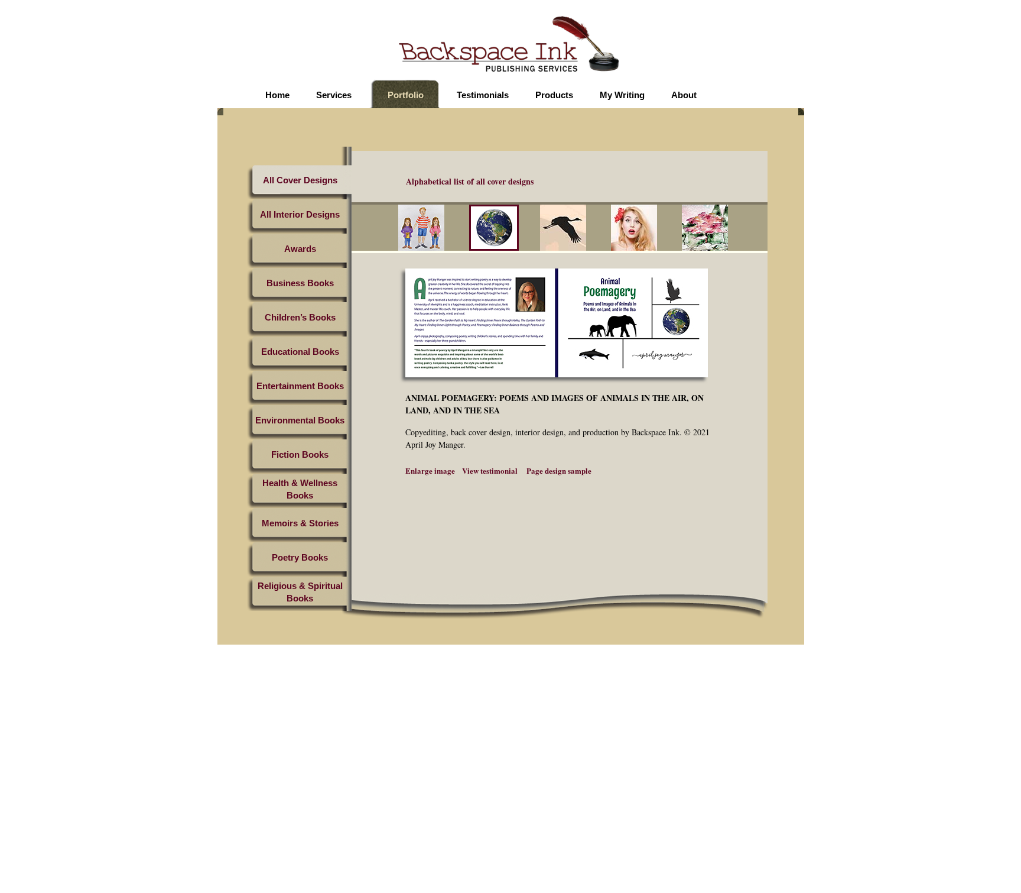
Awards (300, 249)
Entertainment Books (300, 386)
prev (390, 229)
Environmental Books (299, 420)
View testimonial (490, 470)
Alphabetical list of (470, 181)
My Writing (622, 95)
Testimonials (483, 95)
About (684, 95)
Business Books (300, 283)
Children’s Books (300, 317)
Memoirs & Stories (300, 523)
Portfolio (406, 95)
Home (277, 95)
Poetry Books (300, 557)
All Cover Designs (300, 180)
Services (334, 95)
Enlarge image (430, 470)
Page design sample (558, 470)
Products (554, 95)
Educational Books (300, 352)
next (756, 229)
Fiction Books (300, 454)
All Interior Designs (300, 214)
